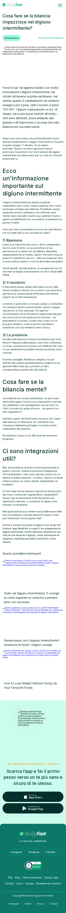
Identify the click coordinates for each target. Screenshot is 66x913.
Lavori (19, 883)
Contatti (9, 883)
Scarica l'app (51, 877)
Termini (27, 904)
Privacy (40, 904)
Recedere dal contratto (48, 883)
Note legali (14, 904)
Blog (17, 877)
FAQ (10, 877)
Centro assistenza (32, 877)
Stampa (29, 883)
